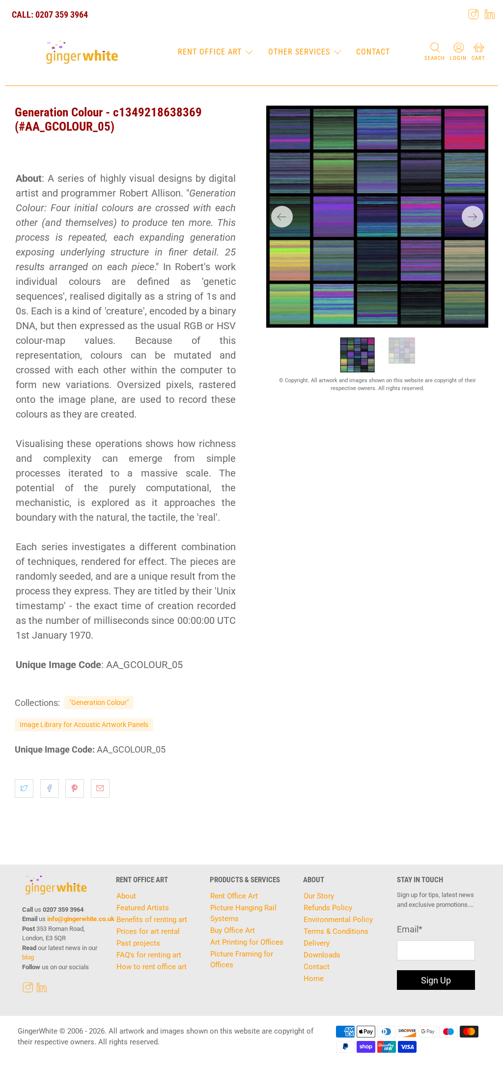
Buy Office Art (232, 930)
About (126, 896)
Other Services (299, 51)
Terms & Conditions (336, 931)
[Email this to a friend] (100, 788)
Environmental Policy (338, 919)
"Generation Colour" (99, 702)
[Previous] (282, 216)
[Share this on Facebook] (49, 788)
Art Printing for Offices (246, 942)
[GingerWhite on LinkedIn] (489, 14)
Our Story (319, 896)
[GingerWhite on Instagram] (473, 14)
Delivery (317, 943)
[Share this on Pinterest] (74, 788)
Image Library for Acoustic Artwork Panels (84, 725)
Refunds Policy (328, 907)
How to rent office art (151, 966)
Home (314, 978)
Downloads (322, 955)
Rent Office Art (210, 51)
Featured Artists (142, 907)
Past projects (138, 943)
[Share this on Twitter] (24, 788)
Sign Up (436, 980)
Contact (373, 51)
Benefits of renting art (151, 919)
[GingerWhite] (82, 52)
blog (28, 957)
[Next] (472, 216)
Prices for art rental (148, 931)
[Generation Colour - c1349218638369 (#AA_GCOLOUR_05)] (377, 217)
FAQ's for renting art (148, 955)
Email (409, 929)
